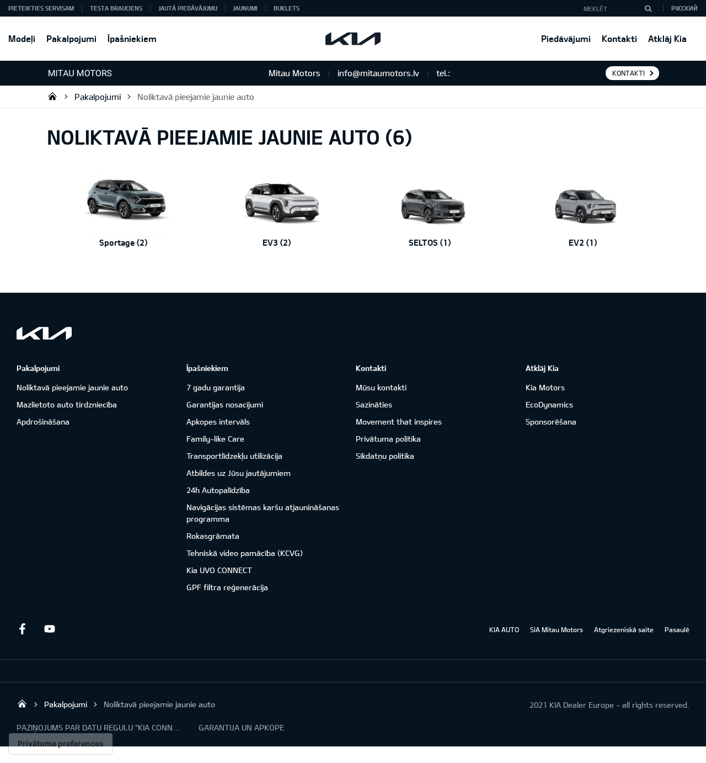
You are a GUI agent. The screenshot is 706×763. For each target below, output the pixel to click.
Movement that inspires (399, 421)
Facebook (22, 628)
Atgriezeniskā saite (624, 629)
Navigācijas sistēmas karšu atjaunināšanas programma (262, 512)
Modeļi (21, 38)
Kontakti (619, 38)
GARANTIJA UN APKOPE (241, 727)
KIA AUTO (504, 629)
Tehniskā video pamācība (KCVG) (244, 553)
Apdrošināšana (43, 421)
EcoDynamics (549, 404)
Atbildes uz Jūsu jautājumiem (238, 473)
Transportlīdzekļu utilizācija (234, 455)
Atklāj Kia (667, 38)
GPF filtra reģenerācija (227, 587)
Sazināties (374, 404)
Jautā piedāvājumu (187, 8)
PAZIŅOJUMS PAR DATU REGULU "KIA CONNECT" (99, 727)
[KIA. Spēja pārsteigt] (44, 333)
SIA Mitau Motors (556, 629)
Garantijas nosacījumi (224, 404)
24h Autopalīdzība (218, 490)
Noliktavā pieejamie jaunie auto (195, 97)
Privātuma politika (388, 438)
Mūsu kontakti (381, 387)
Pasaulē (677, 629)
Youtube (49, 628)
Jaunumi (245, 8)
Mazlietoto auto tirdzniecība (67, 404)
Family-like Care (215, 438)
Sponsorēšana (551, 421)
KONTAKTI (628, 73)
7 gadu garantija (215, 387)
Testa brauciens (116, 8)
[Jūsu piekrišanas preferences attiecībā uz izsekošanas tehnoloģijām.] (61, 743)
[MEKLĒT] (648, 8)
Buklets (286, 8)
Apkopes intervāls (218, 421)
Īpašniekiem (132, 38)
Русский (684, 8)
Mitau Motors (52, 96)
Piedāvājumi (566, 38)
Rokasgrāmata (212, 536)
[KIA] (353, 39)
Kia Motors (545, 387)
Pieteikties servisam (41, 8)
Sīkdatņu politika (385, 455)
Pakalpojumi (71, 38)
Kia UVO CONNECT (219, 570)
